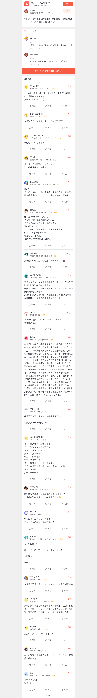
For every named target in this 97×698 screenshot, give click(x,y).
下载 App (67, 4)
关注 (67, 11)
